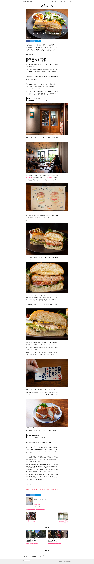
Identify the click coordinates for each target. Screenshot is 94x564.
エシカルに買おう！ (33, 35)
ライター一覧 (54, 1)
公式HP (34, 479)
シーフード (37, 509)
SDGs (27, 509)
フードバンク (50, 543)
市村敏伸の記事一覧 (37, 504)
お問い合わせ (60, 560)
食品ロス (35, 543)
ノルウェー (42, 509)
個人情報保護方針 (65, 560)
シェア (28, 40)
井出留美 (27, 543)
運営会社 (70, 560)
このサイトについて (60, 1)
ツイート (33, 40)
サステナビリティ (32, 509)
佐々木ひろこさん (29, 177)
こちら (52, 180)
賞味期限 (31, 543)
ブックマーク (38, 40)
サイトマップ (55, 560)
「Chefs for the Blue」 (50, 177)
